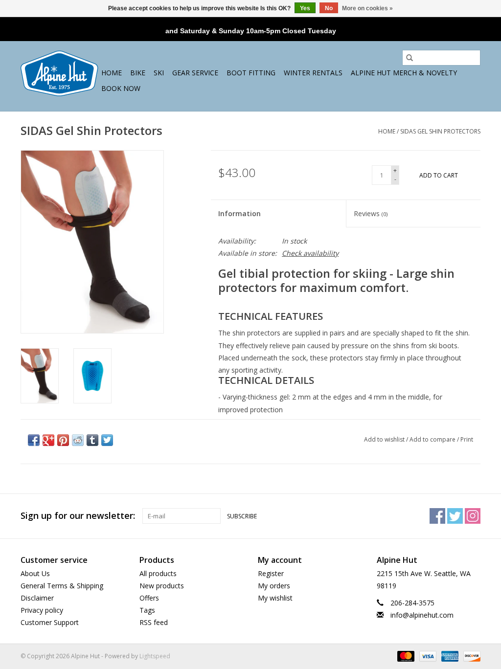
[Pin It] (63, 440)
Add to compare (433, 439)
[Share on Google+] (48, 440)
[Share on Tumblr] (92, 440)
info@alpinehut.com (422, 615)
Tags (147, 610)
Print (466, 439)
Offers (149, 597)
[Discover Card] (470, 655)
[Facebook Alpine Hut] (437, 516)
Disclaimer (37, 597)
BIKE (137, 72)
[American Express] (449, 655)
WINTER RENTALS (313, 72)
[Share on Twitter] (107, 440)
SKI (159, 72)
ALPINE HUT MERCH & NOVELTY (404, 72)
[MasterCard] (405, 655)
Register (271, 573)
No (329, 8)
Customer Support (50, 622)
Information (239, 213)
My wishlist (275, 597)
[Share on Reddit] (78, 440)
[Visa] (427, 655)
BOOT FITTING (251, 72)
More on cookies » (367, 8)
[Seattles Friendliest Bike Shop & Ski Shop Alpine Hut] (59, 73)
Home (111, 72)
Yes (305, 8)
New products (161, 585)
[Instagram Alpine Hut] (472, 516)
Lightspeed (154, 656)
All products (158, 573)
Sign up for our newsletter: (78, 516)
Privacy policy (42, 610)
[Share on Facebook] (34, 440)
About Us (35, 573)
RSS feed (153, 622)
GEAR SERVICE (195, 72)
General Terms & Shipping (62, 585)
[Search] (409, 58)
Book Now (120, 88)
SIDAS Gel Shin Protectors (440, 131)
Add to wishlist (385, 439)
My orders (274, 585)
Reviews (370, 213)
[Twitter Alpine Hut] (455, 516)
